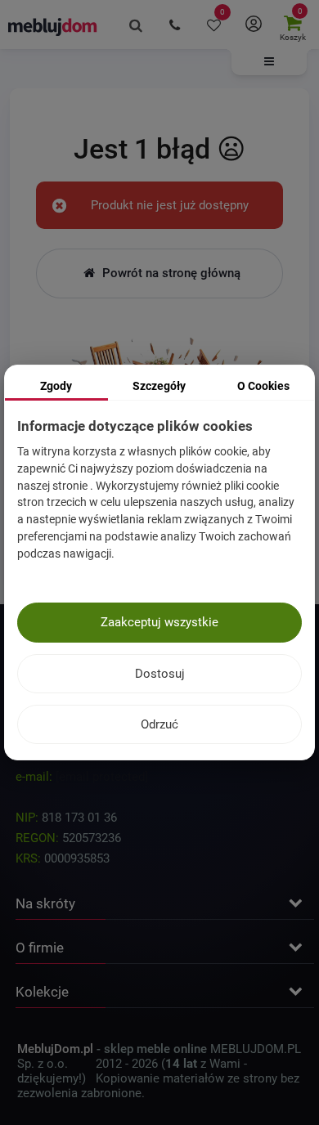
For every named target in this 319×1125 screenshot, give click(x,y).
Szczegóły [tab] (159, 385)
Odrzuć (159, 724)
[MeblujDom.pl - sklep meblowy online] (52, 26)
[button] (269, 62)
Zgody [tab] (56, 385)
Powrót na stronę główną (169, 273)
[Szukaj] (135, 24)
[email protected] (102, 776)
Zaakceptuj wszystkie (159, 622)
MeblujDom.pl (55, 1049)
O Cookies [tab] (263, 385)
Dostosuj (160, 673)
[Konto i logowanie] (253, 24)
